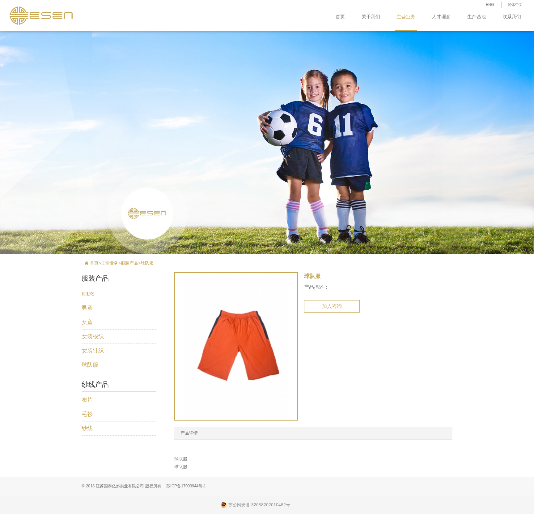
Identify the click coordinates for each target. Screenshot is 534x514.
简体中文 (515, 4)
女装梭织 (93, 336)
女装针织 (93, 351)
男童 (87, 308)
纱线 (87, 428)
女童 (87, 322)
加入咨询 (332, 306)
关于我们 (371, 16)
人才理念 (441, 16)
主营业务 (406, 16)
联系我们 (511, 16)
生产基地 (476, 16)
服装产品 (129, 263)
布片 (87, 400)
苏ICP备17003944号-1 (186, 486)
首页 (340, 16)
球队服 (147, 263)
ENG (490, 4)
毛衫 (87, 414)
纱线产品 (95, 384)
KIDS (88, 294)
